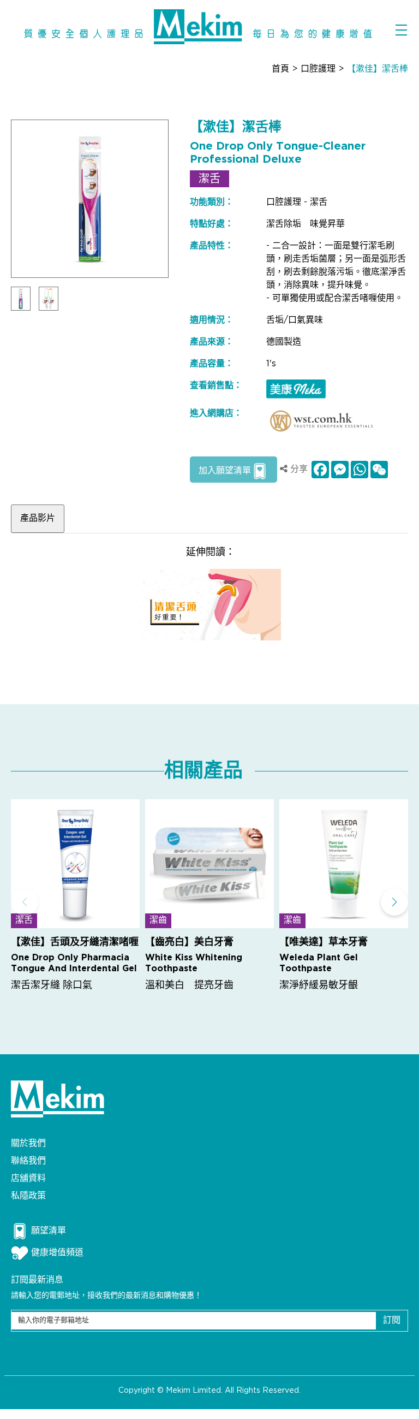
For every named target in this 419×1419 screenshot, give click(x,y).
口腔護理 (318, 69)
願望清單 (48, 1231)
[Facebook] (319, 469)
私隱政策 (28, 1196)
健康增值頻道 (57, 1253)
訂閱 (391, 1320)
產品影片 (37, 518)
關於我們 (28, 1143)
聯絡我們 (28, 1161)
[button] (394, 902)
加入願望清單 (225, 471)
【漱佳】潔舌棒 (377, 69)
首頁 (280, 69)
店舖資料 (28, 1178)
